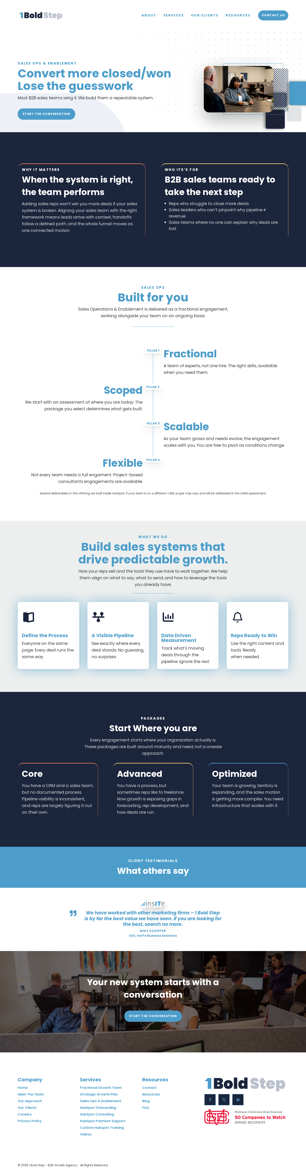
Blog (146, 1101)
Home (23, 1087)
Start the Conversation (46, 114)
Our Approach (30, 1101)
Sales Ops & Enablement (100, 1101)
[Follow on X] (224, 1099)
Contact (149, 1087)
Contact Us (273, 15)
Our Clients (205, 15)
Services (173, 15)
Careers (25, 1114)
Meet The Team (31, 1094)
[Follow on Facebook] (210, 1099)
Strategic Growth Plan (99, 1094)
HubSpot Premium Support (103, 1121)
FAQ (145, 1107)
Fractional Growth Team (101, 1087)
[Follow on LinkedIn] (238, 1099)
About (149, 15)
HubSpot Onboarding (98, 1107)
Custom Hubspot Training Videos (102, 1131)
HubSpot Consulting (97, 1114)
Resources (238, 15)
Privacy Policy (30, 1121)
